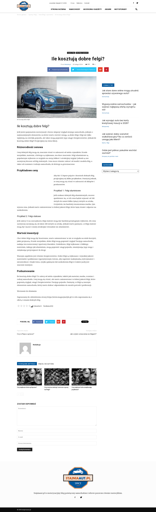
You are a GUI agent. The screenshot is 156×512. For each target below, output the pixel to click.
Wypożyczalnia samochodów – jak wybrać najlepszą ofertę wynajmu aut (119, 107)
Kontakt (87, 3)
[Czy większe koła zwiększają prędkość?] (84, 376)
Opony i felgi (71, 53)
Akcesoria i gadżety (92, 9)
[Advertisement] (78, 34)
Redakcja (68, 64)
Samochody (74, 9)
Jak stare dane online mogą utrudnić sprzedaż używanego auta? (120, 92)
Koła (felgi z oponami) (82, 53)
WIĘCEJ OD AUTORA (46, 364)
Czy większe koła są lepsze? (27, 387)
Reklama (79, 3)
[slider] (24, 305)
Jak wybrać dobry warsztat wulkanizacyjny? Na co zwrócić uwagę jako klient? (117, 137)
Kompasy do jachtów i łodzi (110, 156)
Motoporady (120, 9)
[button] (136, 9)
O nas (72, 3)
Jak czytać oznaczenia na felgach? (83, 334)
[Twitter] (137, 3)
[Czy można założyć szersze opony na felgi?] (56, 376)
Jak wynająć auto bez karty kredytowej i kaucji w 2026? (115, 122)
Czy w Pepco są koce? (25, 334)
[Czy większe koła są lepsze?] (29, 376)
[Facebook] (133, 3)
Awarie (108, 9)
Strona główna (58, 9)
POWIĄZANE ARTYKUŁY (27, 364)
